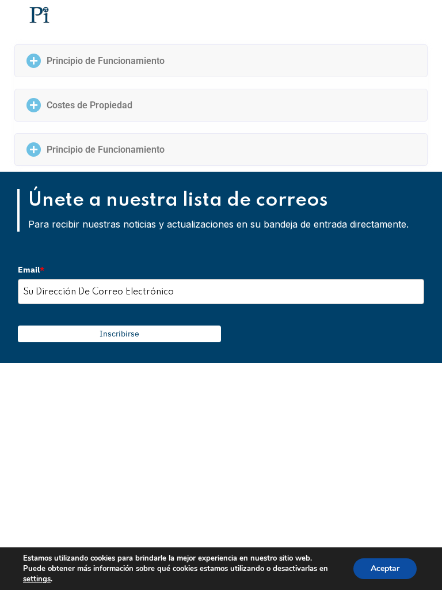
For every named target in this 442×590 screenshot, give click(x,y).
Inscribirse (119, 333)
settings (37, 579)
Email (31, 269)
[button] (221, 61)
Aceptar (385, 568)
